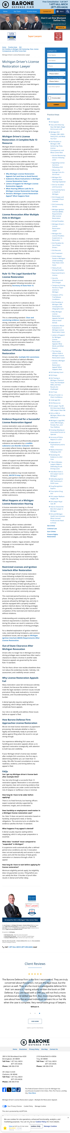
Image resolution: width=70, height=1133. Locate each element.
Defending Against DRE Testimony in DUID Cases (56, 481)
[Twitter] (9, 1090)
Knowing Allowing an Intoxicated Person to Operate (57, 432)
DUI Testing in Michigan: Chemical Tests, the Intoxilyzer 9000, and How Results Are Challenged (57, 383)
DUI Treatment (57, 253)
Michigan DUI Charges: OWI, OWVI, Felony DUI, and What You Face (57, 135)
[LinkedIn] (14, 1090)
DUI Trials (53, 392)
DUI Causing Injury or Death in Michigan (58, 192)
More (62, 11)
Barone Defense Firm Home (18, 4)
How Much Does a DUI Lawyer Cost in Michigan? (56, 474)
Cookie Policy (28, 1106)
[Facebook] (4, 1090)
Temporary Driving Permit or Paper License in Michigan (58, 288)
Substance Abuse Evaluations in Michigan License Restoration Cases (58, 329)
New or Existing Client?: (55, 78)
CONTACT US (61, 27)
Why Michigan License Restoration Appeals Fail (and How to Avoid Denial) (58, 317)
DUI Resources (55, 403)
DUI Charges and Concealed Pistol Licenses (58, 199)
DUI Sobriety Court (56, 372)
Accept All (11, 1126)
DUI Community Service (57, 205)
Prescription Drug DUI (56, 492)
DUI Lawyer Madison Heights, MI (57, 497)
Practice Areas (32, 11)
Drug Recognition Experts (56, 487)
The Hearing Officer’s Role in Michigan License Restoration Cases (58, 354)
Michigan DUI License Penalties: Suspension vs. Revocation (58, 237)
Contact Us (47, 11)
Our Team (17, 11)
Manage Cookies (40, 1106)
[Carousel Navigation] (35, 1013)
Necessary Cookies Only (30, 1126)
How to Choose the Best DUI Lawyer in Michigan (57, 509)
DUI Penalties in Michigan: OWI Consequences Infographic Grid (57, 305)
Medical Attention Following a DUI (56, 451)
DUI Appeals (54, 122)
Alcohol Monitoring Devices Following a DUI (58, 157)
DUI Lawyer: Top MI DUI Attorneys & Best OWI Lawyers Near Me (57, 408)
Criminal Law (52, 529)
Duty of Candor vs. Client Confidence (56, 396)
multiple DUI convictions (29, 357)
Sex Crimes (51, 526)
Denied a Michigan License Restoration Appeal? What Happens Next (58, 365)
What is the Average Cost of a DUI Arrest (58, 172)
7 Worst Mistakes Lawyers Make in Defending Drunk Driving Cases (56, 465)
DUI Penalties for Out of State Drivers (58, 245)
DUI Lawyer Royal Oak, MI (56, 503)
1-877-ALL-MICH (16, 1062)
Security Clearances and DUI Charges (57, 280)
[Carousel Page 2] (35, 1013)
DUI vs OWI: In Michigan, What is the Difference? (57, 415)
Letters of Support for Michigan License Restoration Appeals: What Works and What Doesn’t (58, 341)
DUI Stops (53, 375)
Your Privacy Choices (14, 1106)
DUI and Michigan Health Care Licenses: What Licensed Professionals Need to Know (57, 518)
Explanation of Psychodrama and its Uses (57, 444)
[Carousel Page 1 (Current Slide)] (30, 1013)
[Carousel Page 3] (39, 1013)
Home (5, 11)
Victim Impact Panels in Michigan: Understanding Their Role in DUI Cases (58, 260)
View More (35, 1021)
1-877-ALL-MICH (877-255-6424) (20, 947)
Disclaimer (23, 1049)
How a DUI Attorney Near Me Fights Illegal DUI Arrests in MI (57, 127)
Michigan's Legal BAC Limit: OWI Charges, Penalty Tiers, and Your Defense (57, 424)
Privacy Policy (34, 1049)
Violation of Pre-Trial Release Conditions (57, 297)
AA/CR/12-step (14, 475)
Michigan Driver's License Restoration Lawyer (58, 227)
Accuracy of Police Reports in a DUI (56, 438)
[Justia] (18, 1090)
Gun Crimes (51, 531)
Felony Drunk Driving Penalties (58, 269)
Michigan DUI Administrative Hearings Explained (58, 179)
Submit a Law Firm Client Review (35, 1028)
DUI (48, 119)
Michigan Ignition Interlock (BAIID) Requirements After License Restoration (21, 637)
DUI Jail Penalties (58, 221)
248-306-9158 (13, 1066)
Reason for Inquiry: (53, 70)
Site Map (44, 1049)
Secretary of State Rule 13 (22, 285)
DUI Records (56, 250)
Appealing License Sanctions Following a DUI (58, 165)
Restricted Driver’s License (58, 274)
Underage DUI (55, 400)
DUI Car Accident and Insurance (58, 186)
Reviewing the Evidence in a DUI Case (56, 457)
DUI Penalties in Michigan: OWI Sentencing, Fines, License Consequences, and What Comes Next (57, 147)
